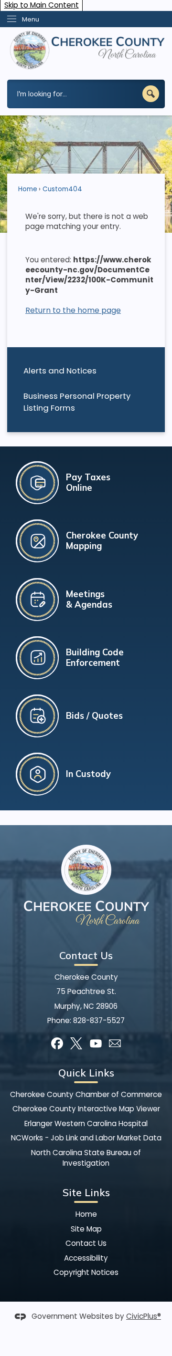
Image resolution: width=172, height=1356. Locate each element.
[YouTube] (96, 1043)
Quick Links (86, 1072)
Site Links (86, 1192)
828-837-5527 (99, 1020)
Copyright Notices (86, 1272)
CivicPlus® (143, 1316)
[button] (150, 93)
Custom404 (62, 189)
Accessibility (86, 1258)
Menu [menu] (30, 19)
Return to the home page (73, 310)
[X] (76, 1043)
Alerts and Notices (60, 370)
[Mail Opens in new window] (115, 1043)
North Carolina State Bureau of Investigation (86, 1158)
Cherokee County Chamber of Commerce (86, 1094)
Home (27, 189)
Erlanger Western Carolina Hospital (86, 1123)
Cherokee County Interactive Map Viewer (86, 1109)
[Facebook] (57, 1043)
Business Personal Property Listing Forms (76, 402)
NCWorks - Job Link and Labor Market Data (86, 1138)
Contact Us (86, 1243)
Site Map (86, 1229)
